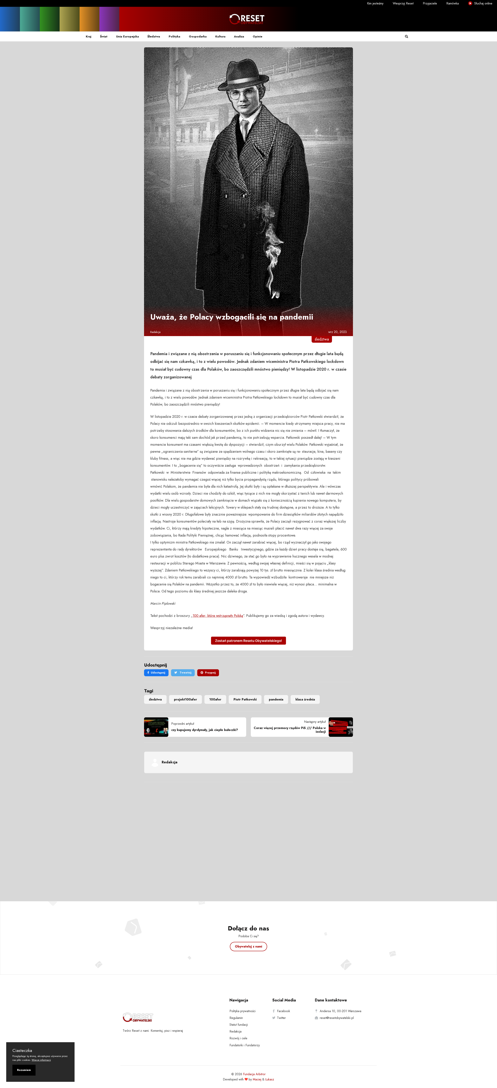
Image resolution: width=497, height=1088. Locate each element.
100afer (215, 699)
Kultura (220, 36)
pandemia (276, 699)
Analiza (239, 36)
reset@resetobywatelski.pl (337, 1018)
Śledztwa (153, 36)
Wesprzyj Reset (403, 3)
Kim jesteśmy (375, 3)
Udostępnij (158, 672)
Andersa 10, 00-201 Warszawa (340, 1011)
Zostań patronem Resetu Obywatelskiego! (248, 641)
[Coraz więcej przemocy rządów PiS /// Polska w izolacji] (339, 727)
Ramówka (452, 3)
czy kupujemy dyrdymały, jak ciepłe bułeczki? (204, 730)
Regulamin (236, 1018)
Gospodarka (198, 36)
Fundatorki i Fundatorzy (244, 1045)
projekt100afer (185, 699)
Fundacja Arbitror (254, 1074)
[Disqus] (248, 836)
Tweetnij (185, 672)
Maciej (257, 1079)
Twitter (281, 1018)
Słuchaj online (482, 3)
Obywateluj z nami (248, 946)
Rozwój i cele (238, 1038)
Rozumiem (24, 1070)
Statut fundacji (238, 1024)
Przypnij (210, 672)
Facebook (283, 1011)
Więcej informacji (41, 1060)
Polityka (174, 36)
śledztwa (155, 699)
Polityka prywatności (242, 1011)
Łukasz (269, 1079)
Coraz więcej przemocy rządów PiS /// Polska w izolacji (290, 730)
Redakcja (155, 332)
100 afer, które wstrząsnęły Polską (218, 615)
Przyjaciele (430, 3)
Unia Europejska (127, 36)
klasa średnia (305, 699)
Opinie (257, 36)
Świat (103, 36)
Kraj (88, 36)
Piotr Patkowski (245, 699)
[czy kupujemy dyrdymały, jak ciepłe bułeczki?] (157, 727)
